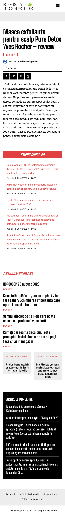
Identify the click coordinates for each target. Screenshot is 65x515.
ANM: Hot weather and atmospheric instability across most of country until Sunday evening (31, 186)
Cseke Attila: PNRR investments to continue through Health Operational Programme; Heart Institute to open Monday (32, 169)
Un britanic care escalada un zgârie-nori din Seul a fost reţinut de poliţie (17, 367)
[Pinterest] (21, 76)
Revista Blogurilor (28, 61)
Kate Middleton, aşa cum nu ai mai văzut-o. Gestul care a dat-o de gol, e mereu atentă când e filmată (47, 370)
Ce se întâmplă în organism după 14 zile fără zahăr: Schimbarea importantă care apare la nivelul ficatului (31, 300)
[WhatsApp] (28, 76)
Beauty (10, 54)
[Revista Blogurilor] (6, 62)
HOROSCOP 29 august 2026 (21, 284)
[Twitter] (13, 76)
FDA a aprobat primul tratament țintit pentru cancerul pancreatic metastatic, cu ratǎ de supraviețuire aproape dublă (30, 449)
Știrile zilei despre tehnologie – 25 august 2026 (32, 418)
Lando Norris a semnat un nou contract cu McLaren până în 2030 (29, 202)
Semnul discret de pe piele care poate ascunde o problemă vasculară (29, 318)
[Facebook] (6, 76)
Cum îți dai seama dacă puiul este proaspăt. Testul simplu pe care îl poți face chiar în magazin (29, 337)
